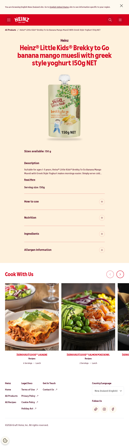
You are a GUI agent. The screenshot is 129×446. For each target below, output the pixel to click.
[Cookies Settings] (5, 440)
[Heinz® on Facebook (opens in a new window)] (113, 409)
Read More (29, 179)
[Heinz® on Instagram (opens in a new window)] (104, 409)
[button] (9, 20)
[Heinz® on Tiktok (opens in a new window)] (96, 409)
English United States (59, 7)
